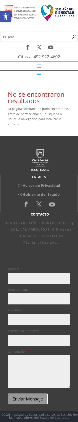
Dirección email (20, 289)
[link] (5, 16)
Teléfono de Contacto (23, 331)
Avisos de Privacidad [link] (41, 185)
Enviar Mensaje (28, 399)
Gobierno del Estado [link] (41, 194)
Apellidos (16, 310)
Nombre (15, 269)
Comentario (17, 351)
